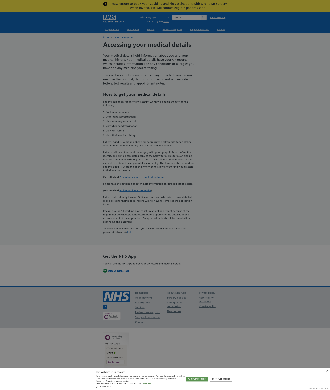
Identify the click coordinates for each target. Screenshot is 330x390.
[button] (140, 386)
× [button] (327, 371)
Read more (147, 384)
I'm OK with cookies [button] (197, 379)
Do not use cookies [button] (221, 379)
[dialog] (165, 379)
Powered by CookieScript (318, 389)
